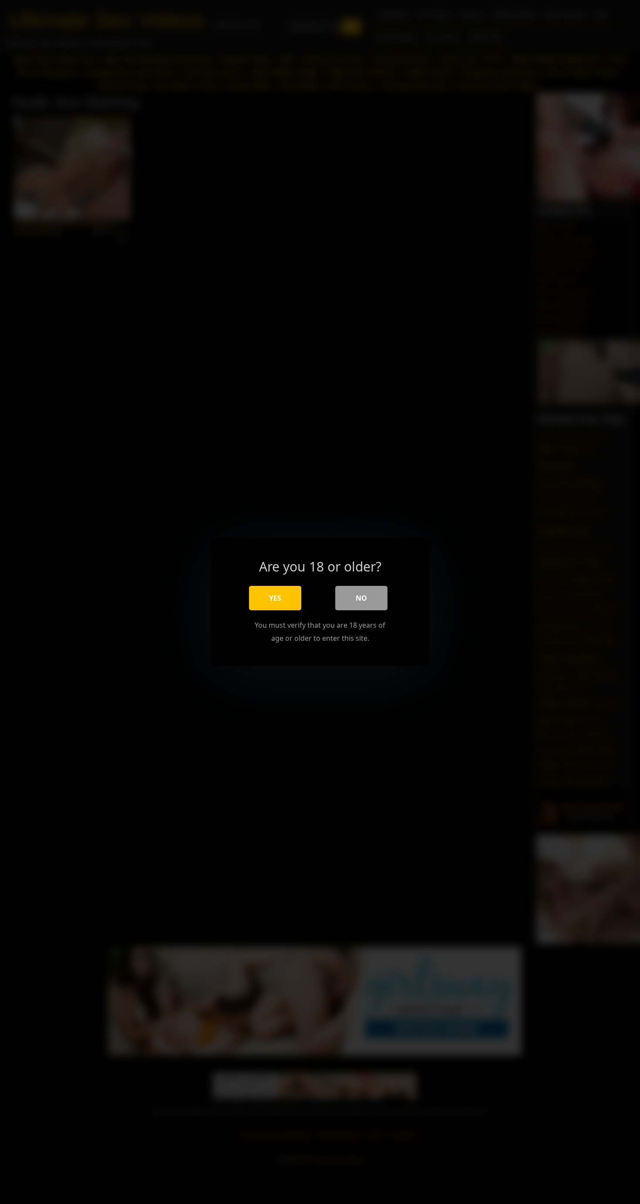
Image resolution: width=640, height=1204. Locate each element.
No (361, 598)
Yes (275, 598)
